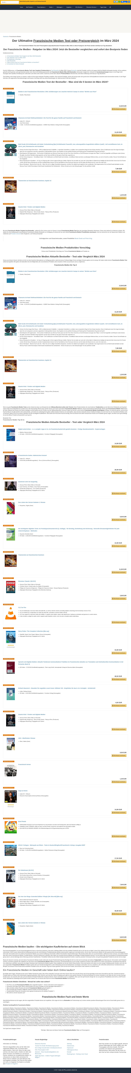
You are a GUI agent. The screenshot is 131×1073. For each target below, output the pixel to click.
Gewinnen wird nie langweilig (27, 481)
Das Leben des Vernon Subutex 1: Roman (31, 502)
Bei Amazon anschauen (119, 109)
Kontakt (69, 1052)
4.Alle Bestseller (11, 60)
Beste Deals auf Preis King (83, 238)
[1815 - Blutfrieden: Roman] (11, 743)
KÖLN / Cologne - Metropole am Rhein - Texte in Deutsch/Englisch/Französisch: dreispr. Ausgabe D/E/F (51, 845)
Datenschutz (70, 1045)
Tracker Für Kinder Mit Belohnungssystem (47, 1045)
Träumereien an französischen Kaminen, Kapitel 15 (34, 180)
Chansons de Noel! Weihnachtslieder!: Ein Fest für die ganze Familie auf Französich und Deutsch (49, 118)
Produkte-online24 (16, 233)
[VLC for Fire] (11, 612)
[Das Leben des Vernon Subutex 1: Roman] (11, 507)
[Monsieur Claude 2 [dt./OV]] (11, 586)
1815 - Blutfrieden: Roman (26, 738)
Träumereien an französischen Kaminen (31, 555)
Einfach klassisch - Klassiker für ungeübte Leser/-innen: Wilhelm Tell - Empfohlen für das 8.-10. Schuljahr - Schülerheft (56, 688)
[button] (34, 7)
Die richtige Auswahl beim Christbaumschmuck (48, 1048)
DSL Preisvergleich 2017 (42, 1050)
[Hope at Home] (11, 796)
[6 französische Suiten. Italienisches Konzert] (11, 460)
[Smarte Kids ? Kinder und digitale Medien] (11, 212)
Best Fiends (22, 821)
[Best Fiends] (11, 826)
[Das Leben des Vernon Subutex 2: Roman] (11, 928)
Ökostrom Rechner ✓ (91, 7)
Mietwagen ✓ (60, 7)
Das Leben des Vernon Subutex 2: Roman (31, 923)
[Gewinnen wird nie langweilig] (11, 486)
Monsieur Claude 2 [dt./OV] (27, 581)
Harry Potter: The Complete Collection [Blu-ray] (33, 631)
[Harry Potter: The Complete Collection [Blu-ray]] (11, 636)
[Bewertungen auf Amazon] (11, 645)
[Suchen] (110, 7)
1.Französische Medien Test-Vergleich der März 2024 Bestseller (24, 56)
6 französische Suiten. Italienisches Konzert (32, 455)
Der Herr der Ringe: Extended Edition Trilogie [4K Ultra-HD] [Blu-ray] (40, 896)
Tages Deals (103, 7)
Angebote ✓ (69, 7)
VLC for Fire (22, 607)
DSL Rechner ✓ (79, 7)
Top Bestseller (55, 70)
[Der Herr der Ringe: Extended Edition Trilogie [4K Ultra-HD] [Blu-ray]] (11, 901)
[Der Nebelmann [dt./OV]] (11, 875)
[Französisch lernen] (11, 769)
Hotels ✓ (51, 7)
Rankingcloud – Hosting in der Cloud (77, 1054)
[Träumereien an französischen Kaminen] (11, 560)
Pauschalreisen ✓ (41, 7)
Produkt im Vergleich (12, 1063)
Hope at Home (22, 791)
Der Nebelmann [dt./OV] (26, 870)
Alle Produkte (29, 7)
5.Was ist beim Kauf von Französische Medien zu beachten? (23, 62)
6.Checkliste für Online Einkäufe (15, 64)
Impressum (70, 1048)
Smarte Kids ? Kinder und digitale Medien (31, 207)
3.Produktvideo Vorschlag (13, 59)
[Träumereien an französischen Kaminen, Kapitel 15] (11, 186)
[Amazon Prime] (124, 132)
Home (21, 7)
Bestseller (74, 70)
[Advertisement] (65, 21)
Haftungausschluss (72, 1050)
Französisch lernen (24, 764)
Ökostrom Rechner (40, 1043)
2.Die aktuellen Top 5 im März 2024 (16, 57)
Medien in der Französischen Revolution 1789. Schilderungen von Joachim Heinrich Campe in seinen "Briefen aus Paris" (57, 91)
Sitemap (69, 1043)
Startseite (5, 36)
